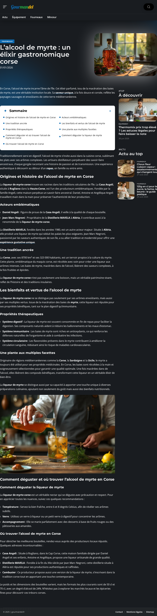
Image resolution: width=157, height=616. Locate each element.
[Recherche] (149, 7)
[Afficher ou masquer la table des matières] (69, 111)
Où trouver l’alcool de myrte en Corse (25, 143)
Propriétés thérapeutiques (19, 129)
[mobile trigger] (5, 7)
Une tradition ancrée (16, 123)
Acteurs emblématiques (74, 117)
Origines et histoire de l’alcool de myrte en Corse (31, 117)
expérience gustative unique (17, 242)
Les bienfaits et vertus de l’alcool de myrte (83, 123)
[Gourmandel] (22, 7)
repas (49, 168)
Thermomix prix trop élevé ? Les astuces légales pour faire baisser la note (137, 131)
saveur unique (64, 92)
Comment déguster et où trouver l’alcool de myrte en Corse (28, 136)
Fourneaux (7, 41)
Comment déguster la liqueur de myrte (82, 135)
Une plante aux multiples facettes (79, 129)
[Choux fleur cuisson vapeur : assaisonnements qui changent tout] (126, 168)
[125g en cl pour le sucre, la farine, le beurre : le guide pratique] (126, 190)
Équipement (123, 124)
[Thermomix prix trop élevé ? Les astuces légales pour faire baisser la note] (138, 109)
